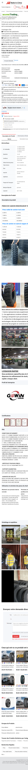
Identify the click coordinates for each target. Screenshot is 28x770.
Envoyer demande (8, 61)
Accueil (3, 11)
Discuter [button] (16, 60)
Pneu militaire (5, 727)
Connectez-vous (7, 129)
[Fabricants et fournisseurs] (14, 2)
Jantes (17, 733)
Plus (3, 754)
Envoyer (16, 636)
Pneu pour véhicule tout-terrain (9, 733)
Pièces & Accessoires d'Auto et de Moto (14, 11)
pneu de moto (19, 727)
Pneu (4, 748)
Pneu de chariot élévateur (22, 730)
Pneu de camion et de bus (21, 751)
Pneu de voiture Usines (14, 748)
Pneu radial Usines (7, 751)
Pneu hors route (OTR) (7, 730)
